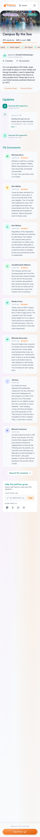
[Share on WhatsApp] (18, 507)
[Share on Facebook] (7, 507)
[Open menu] (34, 5)
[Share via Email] (23, 507)
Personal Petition (26, 88)
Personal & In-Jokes (10, 14)
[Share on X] (12, 507)
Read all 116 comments (20, 473)
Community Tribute (10, 88)
